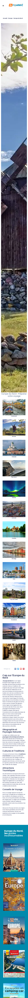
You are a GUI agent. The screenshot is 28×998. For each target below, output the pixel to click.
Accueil (5, 18)
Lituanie (14, 538)
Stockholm (14, 620)
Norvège (14, 558)
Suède (14, 640)
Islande (14, 497)
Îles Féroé (14, 477)
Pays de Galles (14, 599)
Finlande (14, 457)
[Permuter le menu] (3, 5)
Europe (10, 18)
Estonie (14, 436)
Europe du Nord (18, 18)
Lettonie (14, 518)
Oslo (14, 579)
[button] (15, 669)
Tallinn (14, 660)
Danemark (14, 416)
